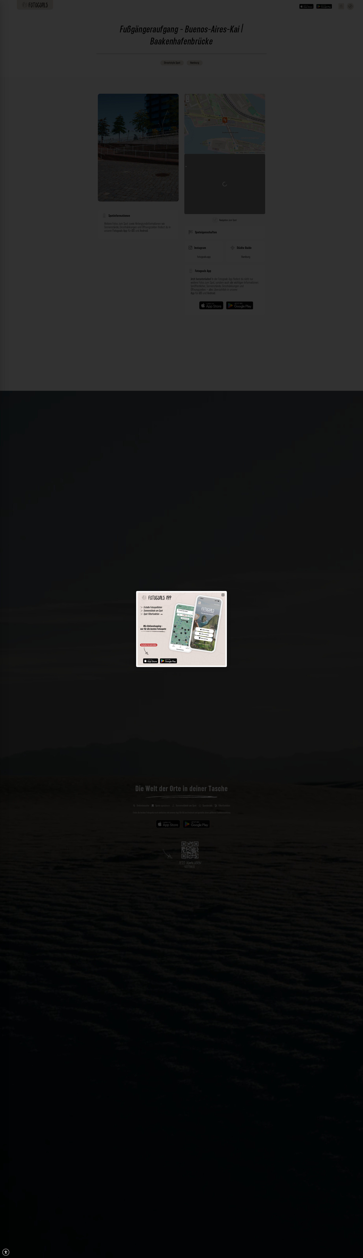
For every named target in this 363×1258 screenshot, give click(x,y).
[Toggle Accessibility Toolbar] (6, 1252)
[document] (181, 629)
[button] (223, 595)
